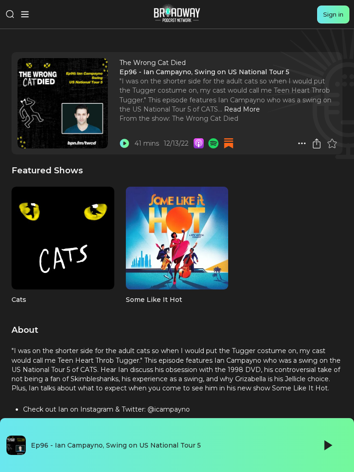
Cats (19, 299)
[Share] (317, 143)
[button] (302, 143)
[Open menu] (25, 14)
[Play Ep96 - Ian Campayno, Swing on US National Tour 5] (124, 143)
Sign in (333, 14)
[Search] (10, 14)
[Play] (327, 445)
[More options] (302, 143)
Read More (242, 109)
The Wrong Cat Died (205, 118)
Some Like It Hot (154, 299)
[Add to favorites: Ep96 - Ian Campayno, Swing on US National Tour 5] (332, 143)
